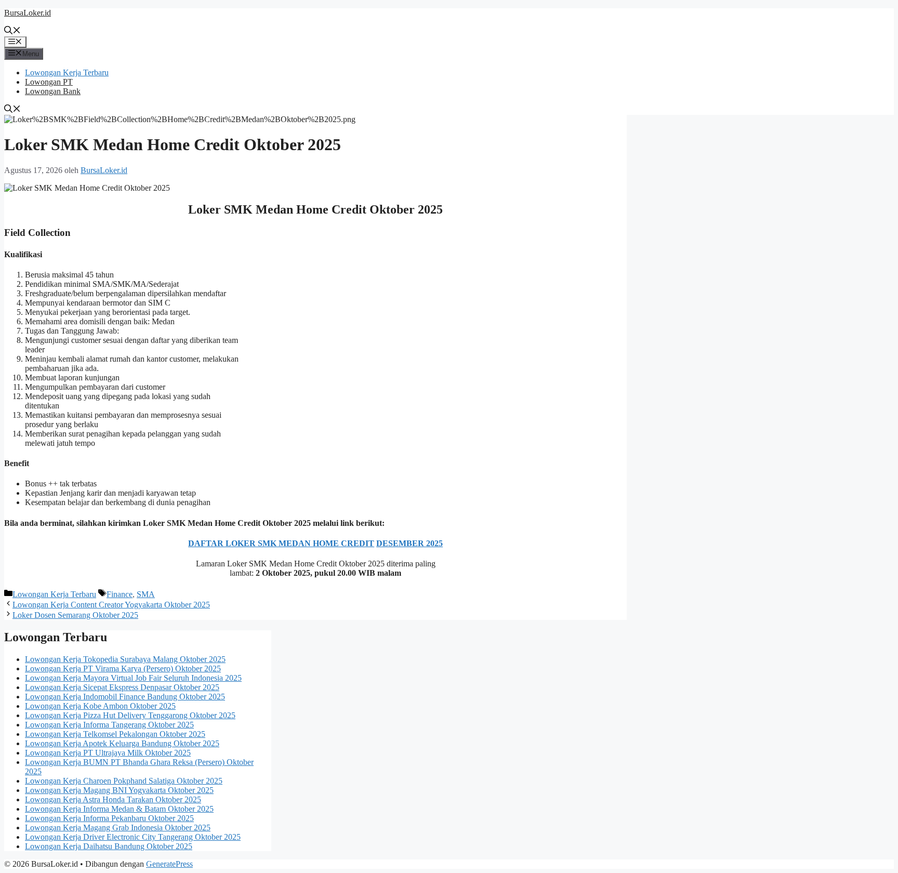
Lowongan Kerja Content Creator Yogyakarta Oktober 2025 (111, 604)
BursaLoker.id (27, 12)
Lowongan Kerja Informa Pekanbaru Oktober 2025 (109, 818)
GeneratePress (169, 863)
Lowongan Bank (53, 91)
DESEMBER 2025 (409, 543)
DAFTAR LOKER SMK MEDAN (250, 543)
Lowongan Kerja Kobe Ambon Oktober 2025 (100, 706)
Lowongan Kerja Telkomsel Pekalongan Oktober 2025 (115, 734)
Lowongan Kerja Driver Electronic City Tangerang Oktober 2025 (133, 836)
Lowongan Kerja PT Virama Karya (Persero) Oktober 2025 (123, 668)
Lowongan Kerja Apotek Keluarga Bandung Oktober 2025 (122, 743)
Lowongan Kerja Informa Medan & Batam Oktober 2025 (119, 808)
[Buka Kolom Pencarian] (12, 31)
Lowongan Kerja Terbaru (67, 72)
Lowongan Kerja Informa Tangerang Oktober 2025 (109, 724)
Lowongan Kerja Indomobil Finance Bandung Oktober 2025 (125, 696)
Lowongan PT (49, 81)
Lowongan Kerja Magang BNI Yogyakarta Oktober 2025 (119, 790)
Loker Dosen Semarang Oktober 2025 (75, 615)
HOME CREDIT (343, 543)
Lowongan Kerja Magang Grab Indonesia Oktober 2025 (117, 827)
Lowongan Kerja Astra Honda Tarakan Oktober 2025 (113, 799)
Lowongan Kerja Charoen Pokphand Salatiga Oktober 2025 (123, 780)
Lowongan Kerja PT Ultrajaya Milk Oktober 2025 (108, 752)
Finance (120, 594)
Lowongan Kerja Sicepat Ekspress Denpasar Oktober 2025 (122, 687)
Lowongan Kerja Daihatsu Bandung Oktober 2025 (108, 846)
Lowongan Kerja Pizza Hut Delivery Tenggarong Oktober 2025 (130, 715)
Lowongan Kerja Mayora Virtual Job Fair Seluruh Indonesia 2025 (133, 677)
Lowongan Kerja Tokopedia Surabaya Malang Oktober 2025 (125, 659)
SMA (146, 594)
